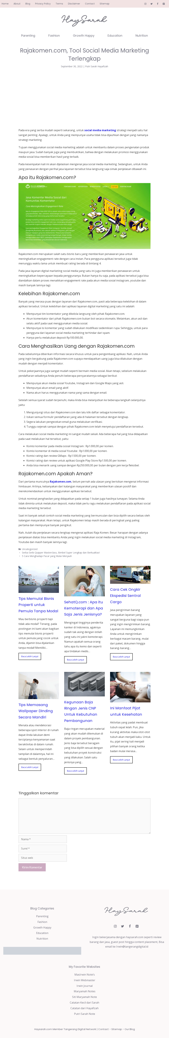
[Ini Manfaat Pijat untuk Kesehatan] (130, 700)
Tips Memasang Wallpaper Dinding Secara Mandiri (35, 711)
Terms (59, 3)
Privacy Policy (43, 3)
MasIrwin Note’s (84, 974)
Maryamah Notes (84, 991)
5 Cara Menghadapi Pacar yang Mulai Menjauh (47, 556)
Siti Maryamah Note (84, 997)
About (17, 3)
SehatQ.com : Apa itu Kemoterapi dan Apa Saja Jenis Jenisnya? (83, 608)
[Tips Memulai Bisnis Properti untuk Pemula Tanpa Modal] (38, 590)
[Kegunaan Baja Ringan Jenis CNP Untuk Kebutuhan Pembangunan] (84, 694)
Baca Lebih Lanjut (29, 656)
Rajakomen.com (60, 481)
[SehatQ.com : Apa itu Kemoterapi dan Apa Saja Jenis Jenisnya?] (84, 594)
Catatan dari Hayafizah (84, 1008)
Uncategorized (29, 549)
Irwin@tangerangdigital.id (132, 946)
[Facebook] (157, 3)
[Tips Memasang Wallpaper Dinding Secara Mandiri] (38, 696)
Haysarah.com (43, 1029)
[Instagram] (145, 3)
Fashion (54, 35)
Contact (90, 3)
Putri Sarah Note (84, 1014)
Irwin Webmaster (84, 980)
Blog (27, 3)
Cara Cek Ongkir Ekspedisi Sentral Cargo (125, 595)
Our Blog (130, 1029)
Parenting (28, 35)
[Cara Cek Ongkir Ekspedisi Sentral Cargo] (130, 581)
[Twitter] (151, 3)
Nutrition (141, 35)
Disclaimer (74, 3)
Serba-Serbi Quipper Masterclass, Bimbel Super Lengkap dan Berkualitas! (61, 552)
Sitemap (104, 3)
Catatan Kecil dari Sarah (84, 1002)
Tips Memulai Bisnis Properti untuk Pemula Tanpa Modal (38, 605)
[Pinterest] (163, 3)
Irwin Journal (85, 986)
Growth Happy (83, 35)
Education (115, 35)
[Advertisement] (84, 97)
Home (5, 3)
